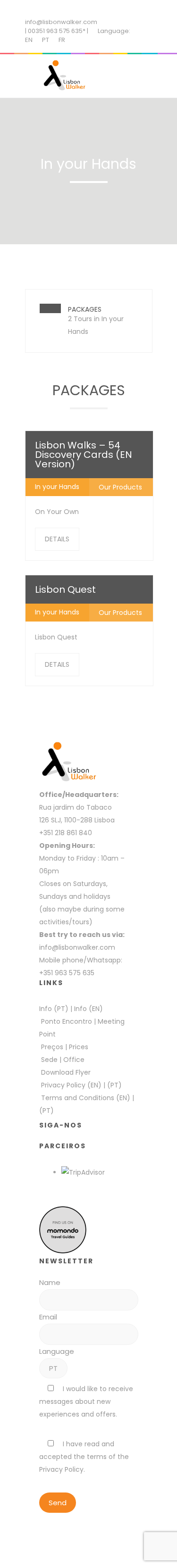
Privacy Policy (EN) (71, 1085)
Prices (78, 1047)
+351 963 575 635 (68, 973)
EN (29, 39)
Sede (49, 1059)
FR (62, 39)
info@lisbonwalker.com (61, 21)
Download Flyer (66, 1072)
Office (73, 1059)
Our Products (120, 487)
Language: (114, 30)
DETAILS (57, 539)
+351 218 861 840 (65, 832)
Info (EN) (88, 1008)
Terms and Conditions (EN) (86, 1098)
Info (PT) (53, 1008)
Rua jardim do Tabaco (75, 807)
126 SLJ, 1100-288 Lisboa (77, 820)
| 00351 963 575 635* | (56, 30)
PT (45, 39)
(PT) (114, 1085)
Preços (52, 1047)
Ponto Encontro (66, 1021)
